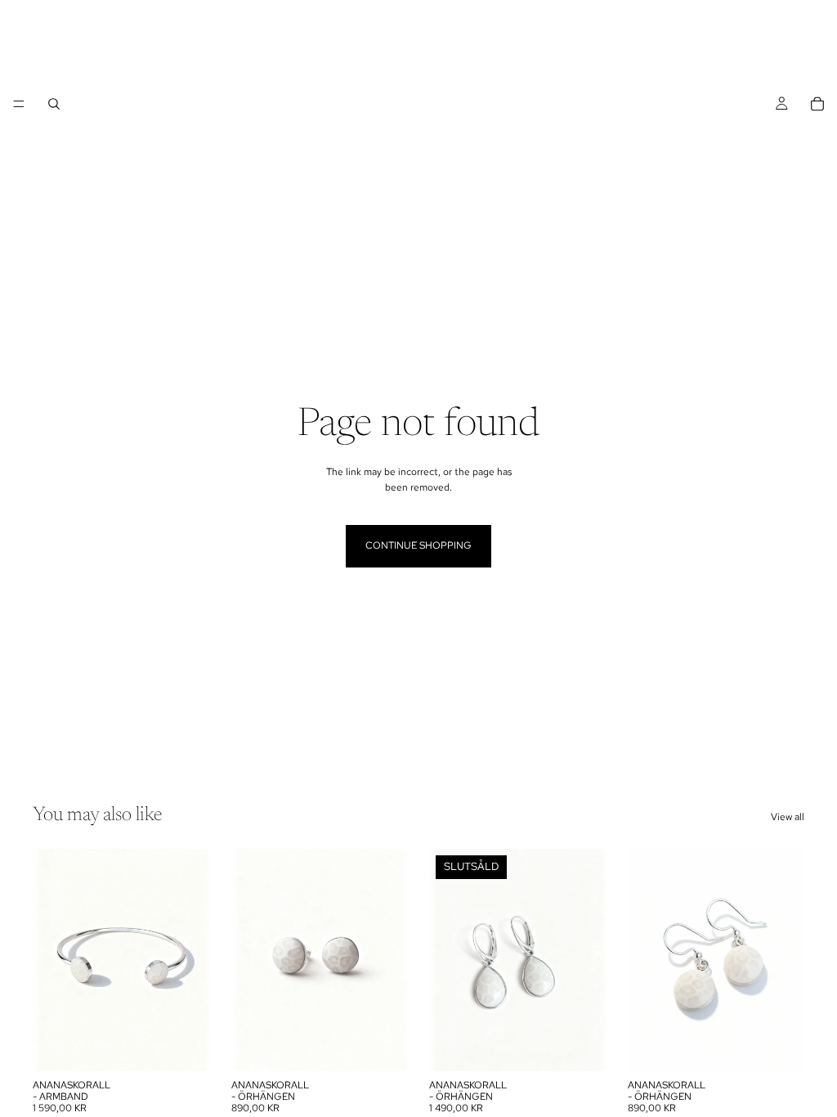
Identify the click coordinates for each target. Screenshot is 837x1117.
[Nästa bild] (390, 960)
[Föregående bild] (249, 960)
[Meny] (19, 104)
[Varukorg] (817, 104)
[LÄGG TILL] (184, 1046)
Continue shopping (418, 545)
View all (787, 816)
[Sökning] (54, 104)
